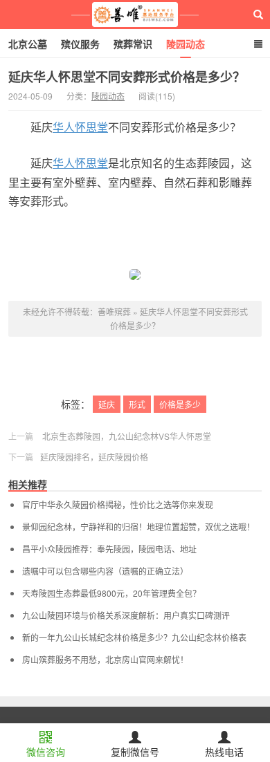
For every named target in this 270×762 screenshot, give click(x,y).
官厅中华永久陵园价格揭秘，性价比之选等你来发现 (117, 504)
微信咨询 (45, 752)
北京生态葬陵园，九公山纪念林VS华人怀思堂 (126, 436)
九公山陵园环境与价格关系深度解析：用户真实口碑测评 (126, 615)
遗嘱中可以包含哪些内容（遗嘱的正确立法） (105, 571)
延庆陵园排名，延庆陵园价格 (94, 457)
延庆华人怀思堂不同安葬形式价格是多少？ (126, 77)
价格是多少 (180, 404)
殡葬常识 (133, 43)
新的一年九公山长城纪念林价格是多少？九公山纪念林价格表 (134, 637)
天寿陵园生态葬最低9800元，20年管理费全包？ (111, 593)
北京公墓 (27, 43)
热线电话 (224, 752)
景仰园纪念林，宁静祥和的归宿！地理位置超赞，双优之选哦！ (138, 526)
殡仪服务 (80, 43)
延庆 (106, 404)
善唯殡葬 (135, 14)
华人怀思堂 (80, 127)
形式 (137, 404)
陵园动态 (185, 43)
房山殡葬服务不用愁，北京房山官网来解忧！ (105, 659)
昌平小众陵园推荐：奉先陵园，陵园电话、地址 (109, 549)
